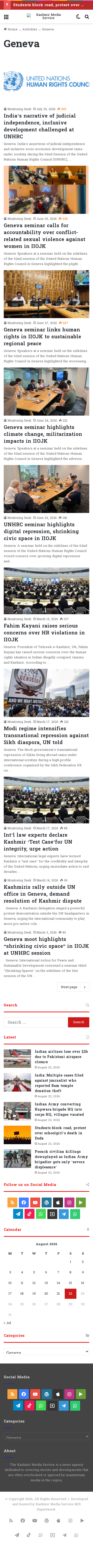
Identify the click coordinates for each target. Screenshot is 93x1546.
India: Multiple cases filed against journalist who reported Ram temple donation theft (59, 1083)
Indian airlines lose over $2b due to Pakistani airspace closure (61, 1057)
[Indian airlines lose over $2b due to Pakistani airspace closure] (17, 1058)
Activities (29, 29)
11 (22, 1283)
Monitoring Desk (19, 109)
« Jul (7, 1323)
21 (58, 1294)
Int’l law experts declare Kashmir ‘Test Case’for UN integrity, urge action (38, 842)
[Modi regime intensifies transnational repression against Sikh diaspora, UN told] (46, 693)
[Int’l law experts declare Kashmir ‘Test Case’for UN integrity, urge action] (46, 800)
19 (34, 1294)
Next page (69, 987)
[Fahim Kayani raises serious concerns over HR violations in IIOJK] (46, 591)
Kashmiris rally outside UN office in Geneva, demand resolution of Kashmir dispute (43, 894)
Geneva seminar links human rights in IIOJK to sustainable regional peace (42, 336)
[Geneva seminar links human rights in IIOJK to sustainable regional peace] (46, 294)
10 (10, 1283)
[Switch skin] (78, 18)
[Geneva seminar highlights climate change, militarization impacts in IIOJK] (46, 391)
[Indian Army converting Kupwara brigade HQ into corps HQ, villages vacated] (17, 1111)
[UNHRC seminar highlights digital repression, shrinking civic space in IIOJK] (46, 489)
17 (10, 1294)
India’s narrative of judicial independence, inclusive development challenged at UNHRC (40, 126)
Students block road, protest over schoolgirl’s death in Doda (60, 1133)
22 (70, 1294)
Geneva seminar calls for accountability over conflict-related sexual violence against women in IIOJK (44, 236)
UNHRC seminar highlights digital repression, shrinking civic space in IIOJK (41, 531)
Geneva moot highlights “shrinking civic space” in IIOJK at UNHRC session (46, 946)
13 (46, 1283)
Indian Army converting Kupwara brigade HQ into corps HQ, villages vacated (59, 1109)
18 (22, 1294)
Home (12, 29)
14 (58, 1283)
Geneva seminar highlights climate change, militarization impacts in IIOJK (43, 434)
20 (46, 1294)
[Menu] (6, 18)
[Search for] (86, 18)
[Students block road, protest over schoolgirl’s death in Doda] (17, 1135)
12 (33, 1283)
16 (82, 1283)
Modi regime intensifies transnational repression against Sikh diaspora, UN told (46, 735)
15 (70, 1283)
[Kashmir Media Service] (46, 16)
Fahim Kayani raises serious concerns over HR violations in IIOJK (44, 633)
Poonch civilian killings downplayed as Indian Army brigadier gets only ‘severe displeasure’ (61, 1159)
